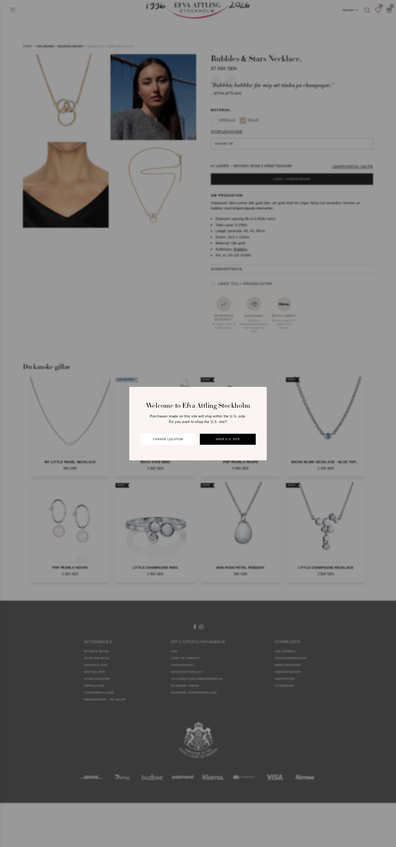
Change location (168, 439)
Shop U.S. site (228, 439)
